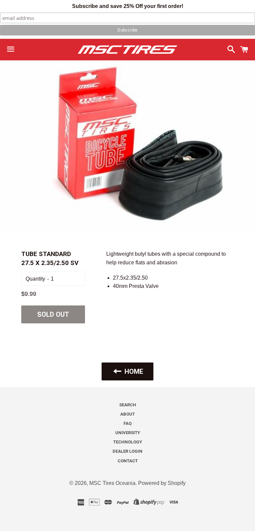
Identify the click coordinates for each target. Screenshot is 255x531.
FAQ (127, 423)
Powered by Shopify (162, 483)
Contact (128, 460)
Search (127, 404)
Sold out (53, 314)
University (127, 432)
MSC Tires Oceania (112, 483)
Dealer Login (127, 451)
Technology (127, 441)
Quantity (35, 279)
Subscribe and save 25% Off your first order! (127, 6)
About (127, 414)
